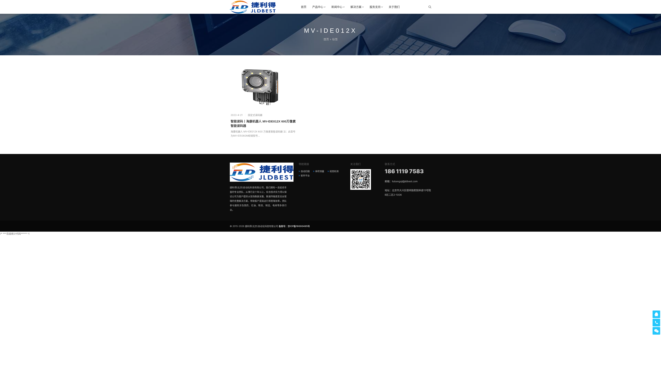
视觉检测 (334, 171)
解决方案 (355, 7)
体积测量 (319, 171)
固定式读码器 (255, 114)
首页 (303, 7)
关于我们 (394, 7)
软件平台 (305, 175)
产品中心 (317, 7)
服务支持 (375, 7)
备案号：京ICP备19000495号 (294, 226)
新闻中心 (336, 7)
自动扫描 (305, 171)
